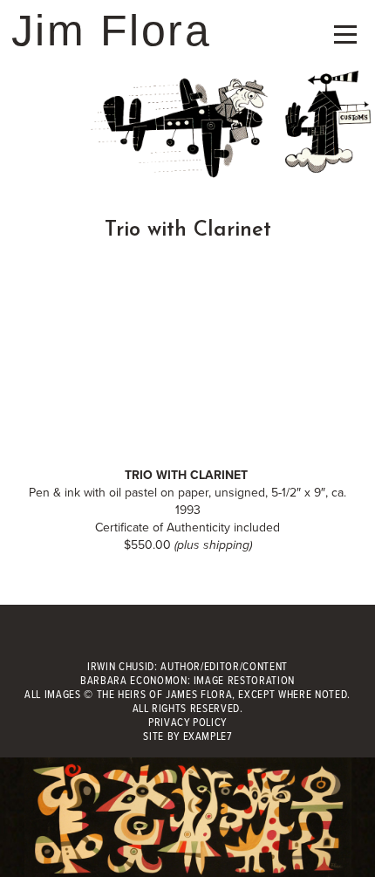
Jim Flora (111, 30)
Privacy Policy (187, 723)
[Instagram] (226, 639)
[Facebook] (149, 639)
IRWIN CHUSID (120, 667)
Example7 (207, 737)
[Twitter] (188, 639)
